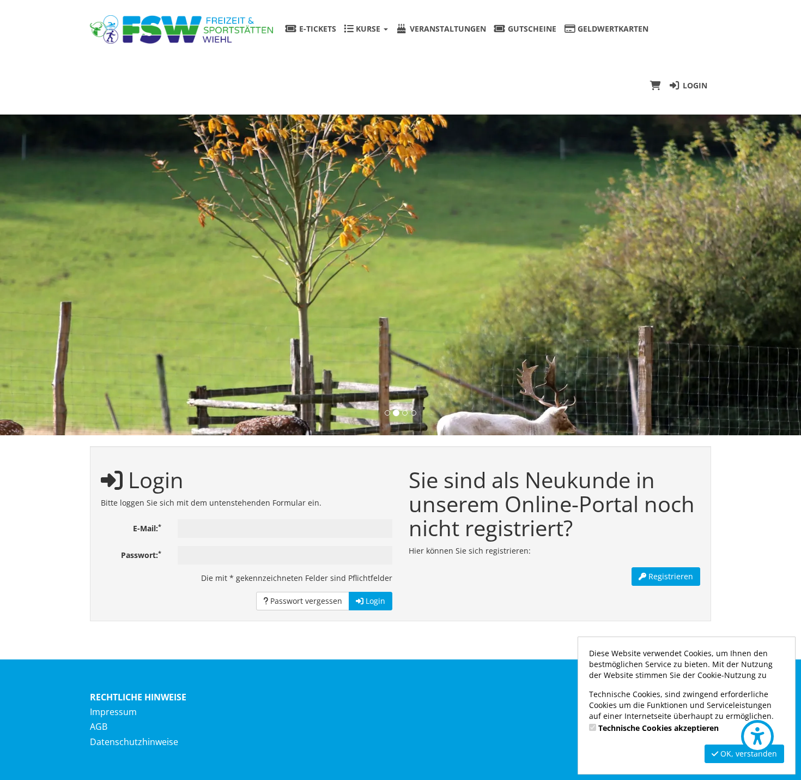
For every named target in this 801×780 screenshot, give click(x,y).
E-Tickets (316, 28)
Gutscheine (531, 28)
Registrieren (669, 576)
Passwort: (141, 554)
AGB (98, 727)
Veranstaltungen (447, 28)
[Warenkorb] (655, 85)
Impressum (113, 712)
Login (694, 85)
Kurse (368, 28)
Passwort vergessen (305, 601)
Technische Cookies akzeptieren (658, 728)
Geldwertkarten (611, 28)
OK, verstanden (747, 753)
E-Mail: (147, 528)
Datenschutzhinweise (134, 742)
